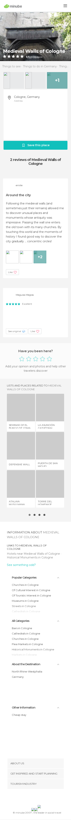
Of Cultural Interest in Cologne (31, 590)
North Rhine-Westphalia (27, 671)
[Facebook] (29, 798)
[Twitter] (34, 798)
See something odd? (21, 565)
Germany (18, 676)
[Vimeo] (40, 798)
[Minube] (13, 6)
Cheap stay (19, 714)
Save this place (38, 145)
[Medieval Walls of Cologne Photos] (35, 36)
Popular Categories (24, 577)
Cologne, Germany (27, 97)
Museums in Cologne (25, 600)
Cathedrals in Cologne (26, 633)
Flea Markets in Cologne (27, 644)
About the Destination (26, 664)
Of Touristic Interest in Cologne (31, 595)
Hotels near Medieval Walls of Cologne (34, 553)
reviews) (37, 57)
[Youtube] (45, 798)
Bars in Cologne (22, 628)
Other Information (23, 707)
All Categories (20, 621)
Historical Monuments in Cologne (30, 557)
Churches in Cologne (25, 584)
